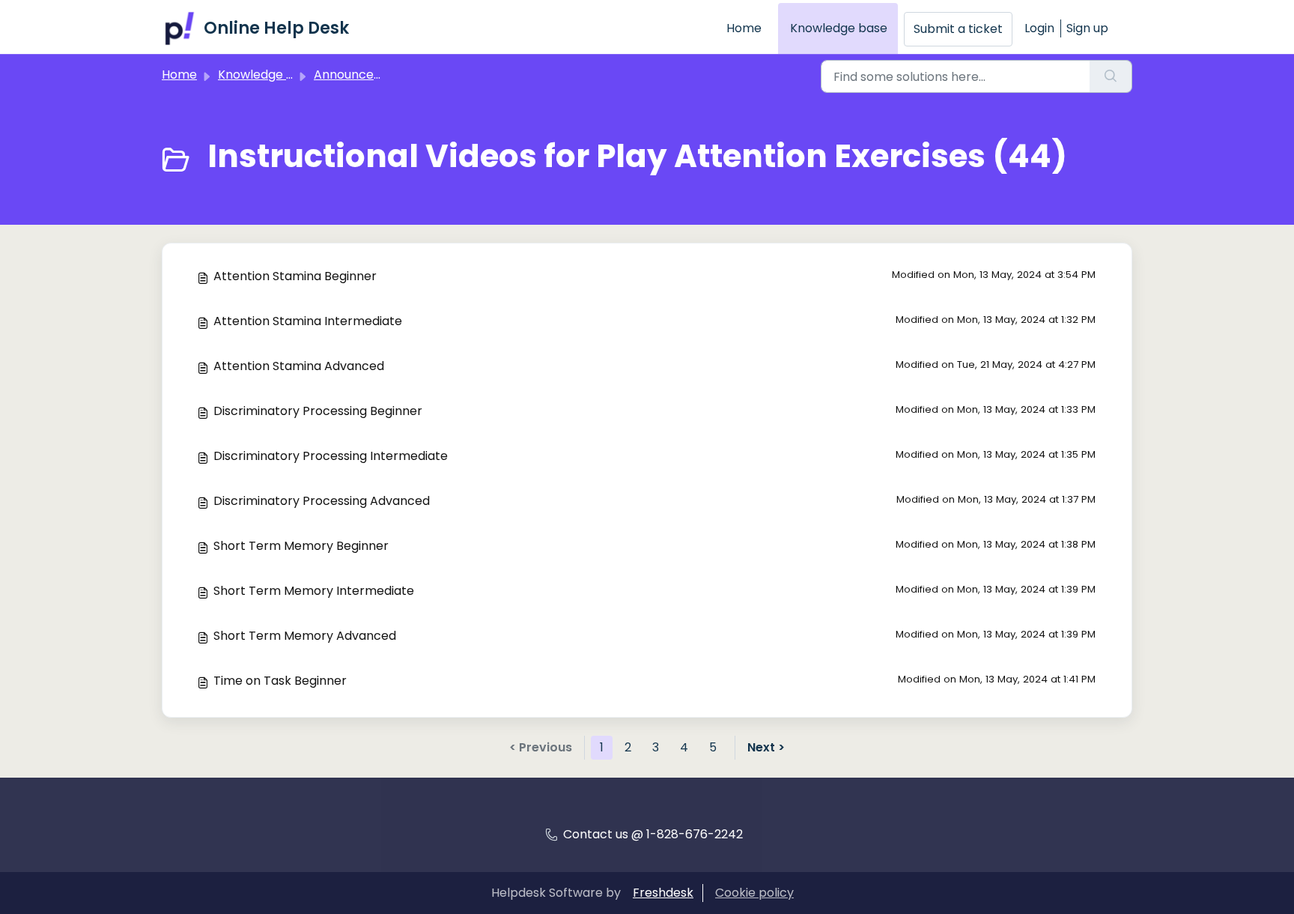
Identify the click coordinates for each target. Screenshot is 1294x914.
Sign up (1087, 28)
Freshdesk (663, 892)
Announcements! (365, 74)
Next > (766, 747)
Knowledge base (838, 28)
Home (744, 28)
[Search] (1111, 76)
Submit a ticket (958, 28)
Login (1039, 28)
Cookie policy (754, 892)
